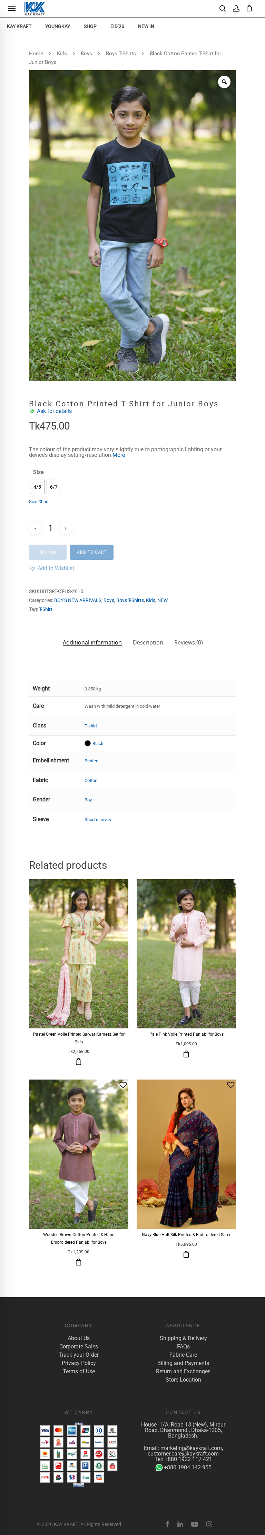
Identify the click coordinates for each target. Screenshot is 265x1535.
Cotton (91, 780)
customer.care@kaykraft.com (183, 1453)
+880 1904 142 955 (188, 1467)
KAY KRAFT (19, 26)
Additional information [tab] (92, 642)
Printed (91, 760)
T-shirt (91, 725)
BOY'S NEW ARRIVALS (77, 600)
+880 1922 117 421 (188, 1459)
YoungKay (57, 26)
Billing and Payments (183, 1363)
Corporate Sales (78, 1346)
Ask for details (54, 411)
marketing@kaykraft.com (191, 1448)
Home (36, 53)
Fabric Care (183, 1355)
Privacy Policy (79, 1363)
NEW (162, 600)
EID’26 (117, 26)
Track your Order (79, 1355)
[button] (51, 568)
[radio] (37, 487)
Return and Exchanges (183, 1371)
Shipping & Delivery (183, 1338)
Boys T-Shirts (121, 53)
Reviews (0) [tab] (188, 642)
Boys (86, 53)
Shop (90, 26)
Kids (62, 53)
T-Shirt (45, 609)
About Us (79, 1338)
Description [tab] (148, 642)
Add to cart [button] (186, 1254)
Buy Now (47, 552)
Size (38, 472)
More (118, 455)
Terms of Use (79, 1371)
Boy (88, 799)
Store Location (183, 1380)
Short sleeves (98, 819)
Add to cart (92, 552)
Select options (78, 1061)
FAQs (183, 1346)
